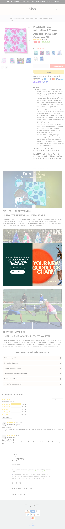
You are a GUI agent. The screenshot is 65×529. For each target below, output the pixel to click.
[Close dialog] (59, 245)
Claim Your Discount (17, 272)
